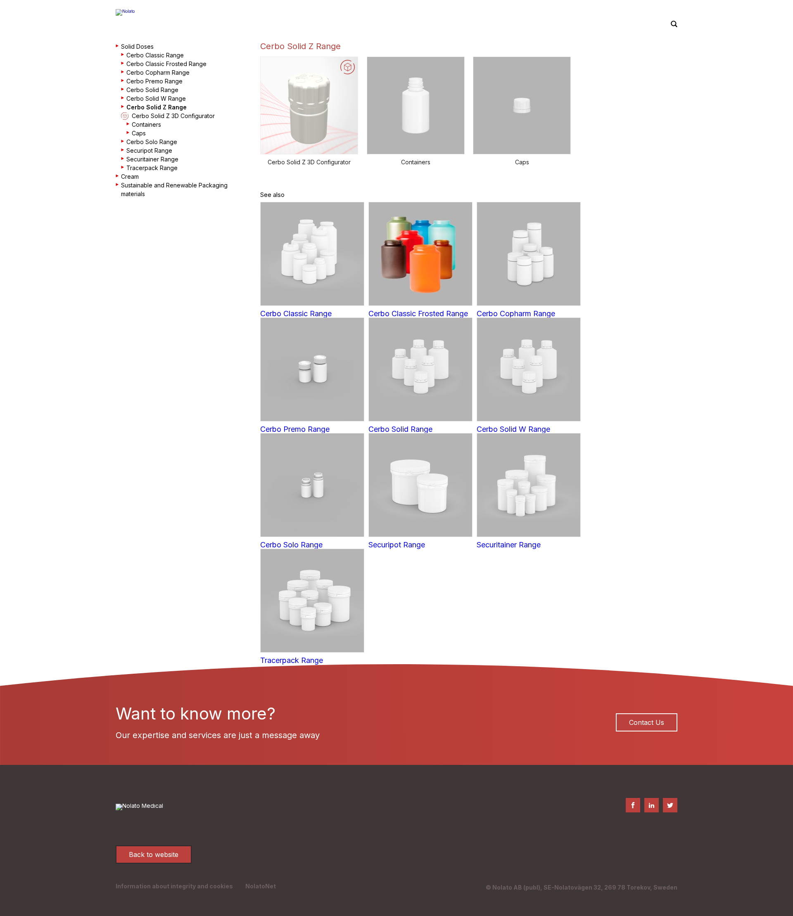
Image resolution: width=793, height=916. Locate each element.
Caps (139, 133)
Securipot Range (149, 150)
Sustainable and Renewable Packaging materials (174, 189)
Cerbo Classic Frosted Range (166, 63)
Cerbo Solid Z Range (156, 107)
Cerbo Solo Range (151, 141)
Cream (130, 176)
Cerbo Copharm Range (158, 72)
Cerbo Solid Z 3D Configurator (173, 115)
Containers (146, 124)
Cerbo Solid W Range (156, 98)
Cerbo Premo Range (154, 81)
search (674, 24)
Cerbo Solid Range (152, 89)
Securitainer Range (152, 159)
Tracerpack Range (152, 167)
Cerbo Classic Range (155, 55)
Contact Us (646, 722)
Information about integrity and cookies (174, 886)
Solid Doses (137, 46)
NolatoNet (260, 886)
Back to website (153, 854)
